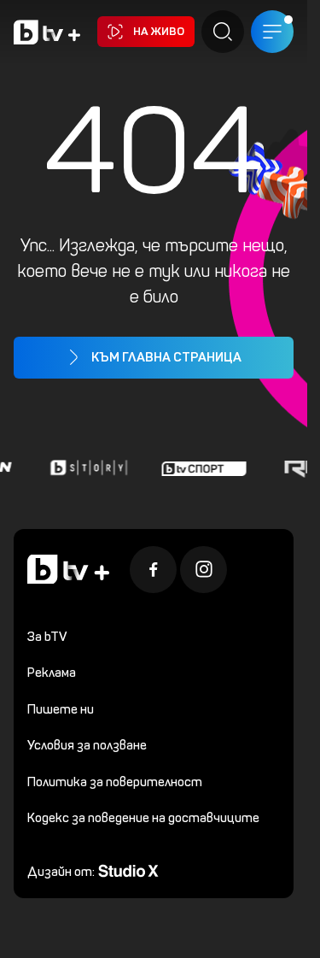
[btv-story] (86, 467)
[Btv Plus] (47, 32)
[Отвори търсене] (222, 31)
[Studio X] (128, 869)
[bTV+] (68, 570)
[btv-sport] (201, 467)
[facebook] (153, 569)
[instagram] (203, 569)
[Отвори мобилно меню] (272, 31)
